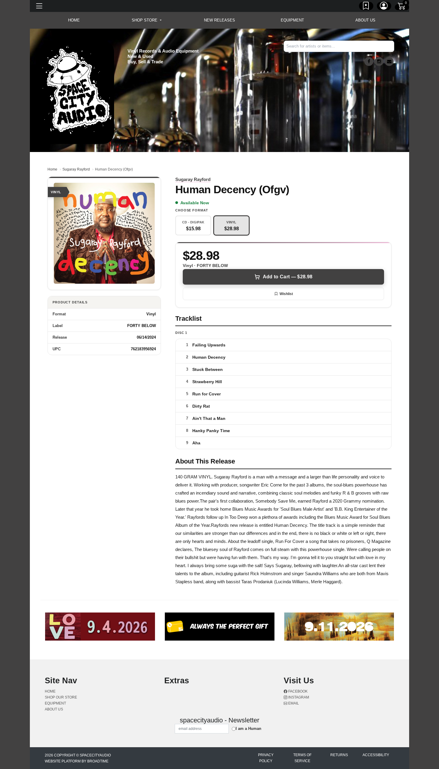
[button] (146, 20)
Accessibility (376, 755)
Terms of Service (302, 758)
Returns (339, 755)
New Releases (219, 20)
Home (52, 169)
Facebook (297, 691)
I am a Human (248, 728)
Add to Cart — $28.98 (287, 276)
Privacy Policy (266, 758)
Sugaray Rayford (76, 169)
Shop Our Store (61, 697)
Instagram (298, 697)
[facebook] (369, 61)
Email (293, 703)
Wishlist (286, 294)
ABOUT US (365, 20)
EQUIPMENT (292, 20)
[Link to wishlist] (366, 6)
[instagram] (379, 61)
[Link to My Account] (384, 6)
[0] (402, 7)
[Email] (389, 61)
